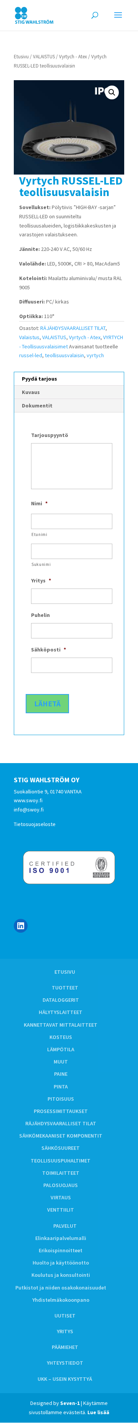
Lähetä (47, 703)
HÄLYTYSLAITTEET (60, 1012)
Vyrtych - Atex (73, 56)
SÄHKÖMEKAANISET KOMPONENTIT (60, 1135)
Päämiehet (65, 1347)
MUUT (61, 1061)
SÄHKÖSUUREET (60, 1147)
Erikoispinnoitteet (60, 1250)
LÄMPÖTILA (60, 1049)
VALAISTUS (44, 56)
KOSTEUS (60, 1037)
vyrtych (95, 355)
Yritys (65, 1331)
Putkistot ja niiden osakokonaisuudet (60, 1287)
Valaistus (29, 337)
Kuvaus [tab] (31, 392)
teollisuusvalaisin (64, 355)
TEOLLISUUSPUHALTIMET (60, 1160)
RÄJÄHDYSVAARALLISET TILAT (72, 328)
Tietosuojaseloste (35, 824)
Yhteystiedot (65, 1362)
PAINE (60, 1073)
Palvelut (65, 1225)
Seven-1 (70, 1403)
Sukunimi (41, 564)
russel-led (30, 355)
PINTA (61, 1086)
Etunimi (39, 534)
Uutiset (65, 1315)
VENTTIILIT (60, 1209)
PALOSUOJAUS (60, 1185)
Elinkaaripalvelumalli (60, 1238)
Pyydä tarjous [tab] (39, 378)
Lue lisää (98, 1412)
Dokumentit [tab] (37, 405)
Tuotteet (65, 987)
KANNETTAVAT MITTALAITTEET (60, 1024)
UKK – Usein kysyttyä (65, 1378)
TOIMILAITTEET (60, 1172)
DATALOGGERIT (61, 999)
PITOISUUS (61, 1098)
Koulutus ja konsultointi (60, 1274)
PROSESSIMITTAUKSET (61, 1111)
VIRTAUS (61, 1197)
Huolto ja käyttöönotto (61, 1262)
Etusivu (21, 56)
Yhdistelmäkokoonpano (60, 1299)
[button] (112, 92)
